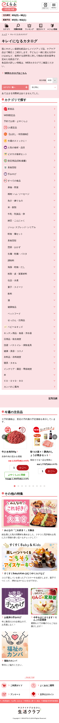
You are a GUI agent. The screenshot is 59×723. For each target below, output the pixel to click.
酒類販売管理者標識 (50, 701)
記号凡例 (53, 398)
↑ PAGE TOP (30, 677)
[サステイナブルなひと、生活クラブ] (29, 713)
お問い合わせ (17, 701)
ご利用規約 (5, 701)
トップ (4, 34)
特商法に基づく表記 (32, 701)
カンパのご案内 (11, 386)
